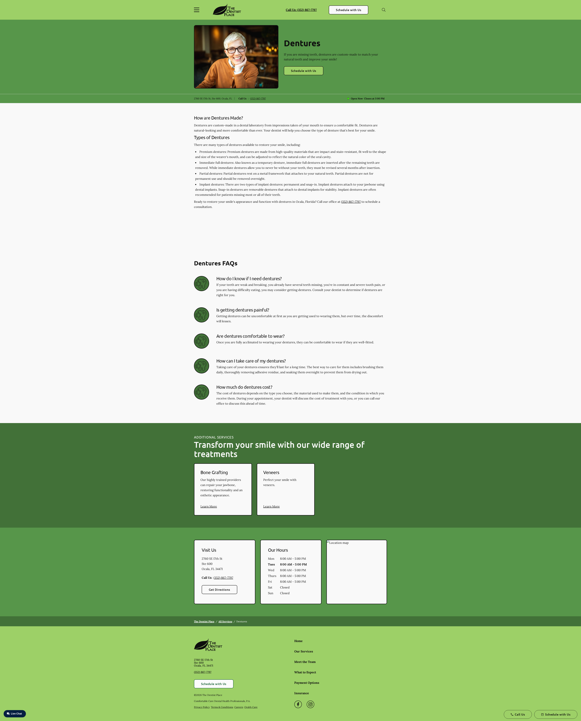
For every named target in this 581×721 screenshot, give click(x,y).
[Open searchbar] (383, 10)
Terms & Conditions (222, 707)
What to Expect (305, 672)
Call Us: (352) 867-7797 (301, 10)
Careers (238, 707)
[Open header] (197, 10)
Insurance (301, 693)
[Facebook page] (298, 704)
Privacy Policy (202, 707)
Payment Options (306, 683)
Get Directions (219, 589)
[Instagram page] (310, 704)
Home (298, 641)
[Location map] (357, 572)
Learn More (208, 506)
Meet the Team (305, 662)
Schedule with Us (348, 10)
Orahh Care (251, 707)
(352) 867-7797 (258, 98)
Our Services (303, 651)
